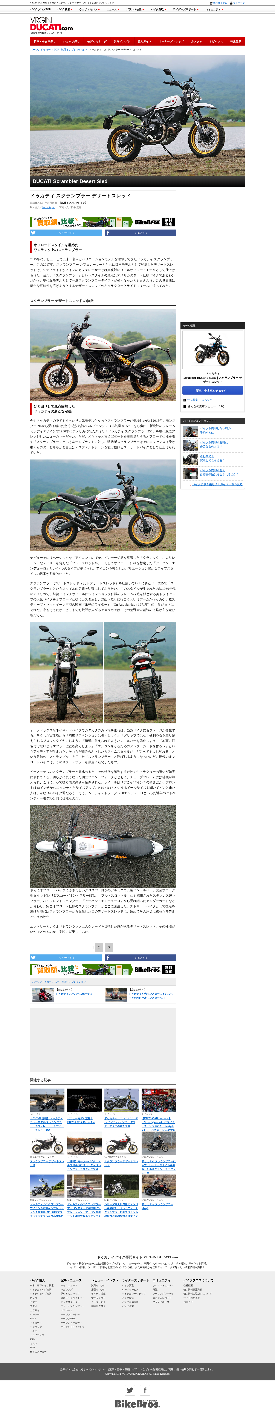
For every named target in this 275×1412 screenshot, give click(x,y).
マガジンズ (67, 1289)
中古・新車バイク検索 (42, 1285)
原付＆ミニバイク (70, 1293)
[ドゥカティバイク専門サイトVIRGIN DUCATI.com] (51, 25)
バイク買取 (157, 9)
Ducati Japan (48, 207)
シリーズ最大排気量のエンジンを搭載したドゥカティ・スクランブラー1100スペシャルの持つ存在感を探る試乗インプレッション (121, 1212)
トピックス (216, 41)
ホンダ (33, 1298)
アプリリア (36, 1327)
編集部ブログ (98, 1306)
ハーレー (35, 1314)
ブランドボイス (161, 1302)
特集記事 (235, 41)
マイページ (239, 3)
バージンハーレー (70, 1314)
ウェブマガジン (88, 9)
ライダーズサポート (184, 9)
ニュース (112, 9)
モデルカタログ (97, 41)
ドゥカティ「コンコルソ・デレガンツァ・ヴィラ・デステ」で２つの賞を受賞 (121, 1122)
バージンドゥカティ (71, 1322)
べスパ (33, 1331)
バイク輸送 (128, 1298)
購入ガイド (145, 41)
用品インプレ (98, 1289)
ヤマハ (33, 1302)
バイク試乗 (128, 1306)
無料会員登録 (220, 3)
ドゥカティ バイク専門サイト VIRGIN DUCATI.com (137, 1257)
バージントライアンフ (72, 1327)
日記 (155, 1289)
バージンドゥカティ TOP (45, 981)
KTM (32, 1339)
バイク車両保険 (130, 1302)
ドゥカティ (36, 1322)
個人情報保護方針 (192, 1289)
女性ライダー (98, 1298)
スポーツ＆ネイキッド (72, 1298)
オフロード (67, 1310)
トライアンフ (37, 1335)
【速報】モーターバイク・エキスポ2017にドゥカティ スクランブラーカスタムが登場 (84, 1165)
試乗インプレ (122, 41)
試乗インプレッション (74, 981)
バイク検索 (63, 9)
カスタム (196, 41)
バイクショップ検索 (40, 1293)
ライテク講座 (98, 1293)
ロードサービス (130, 1289)
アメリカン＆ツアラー (72, 1306)
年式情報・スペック (199, 399)
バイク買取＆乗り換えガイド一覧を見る (217, 484)
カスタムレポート (162, 1298)
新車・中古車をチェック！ (212, 390)
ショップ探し (71, 41)
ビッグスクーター (70, 1302)
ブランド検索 (134, 9)
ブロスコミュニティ (163, 1285)
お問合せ (188, 1302)
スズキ (33, 1306)
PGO (32, 1347)
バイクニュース (69, 1285)
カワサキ (35, 1310)
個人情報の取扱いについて (197, 1293)
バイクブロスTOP (40, 9)
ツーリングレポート (163, 1293)
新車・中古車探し (45, 41)
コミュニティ (213, 9)
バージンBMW (68, 1318)
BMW (33, 1318)
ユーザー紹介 (98, 1302)
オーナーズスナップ (171, 41)
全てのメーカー (38, 1351)
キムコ (33, 1343)
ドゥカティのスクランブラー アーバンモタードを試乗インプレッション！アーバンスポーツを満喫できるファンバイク (84, 1212)
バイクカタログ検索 (40, 1289)
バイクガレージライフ (134, 1293)
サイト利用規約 (191, 1298)
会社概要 (188, 1285)
